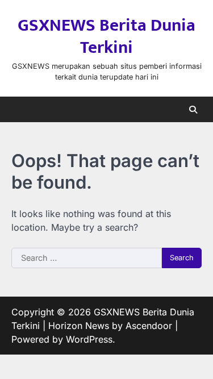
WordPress (89, 339)
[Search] (193, 109)
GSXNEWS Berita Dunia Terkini (106, 37)
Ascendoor (149, 325)
